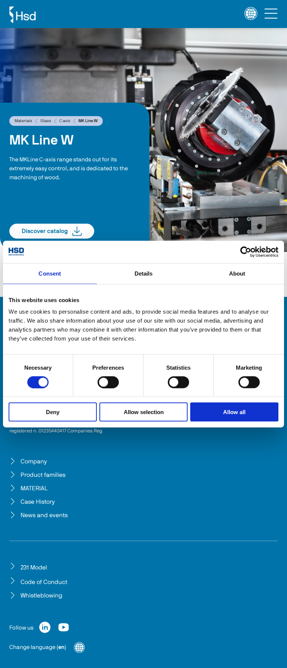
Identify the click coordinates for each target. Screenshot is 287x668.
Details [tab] (144, 273)
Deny (52, 412)
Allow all (234, 412)
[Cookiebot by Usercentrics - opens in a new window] (245, 251)
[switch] (108, 382)
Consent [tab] (49, 273)
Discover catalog (45, 231)
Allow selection (144, 412)
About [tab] (237, 273)
